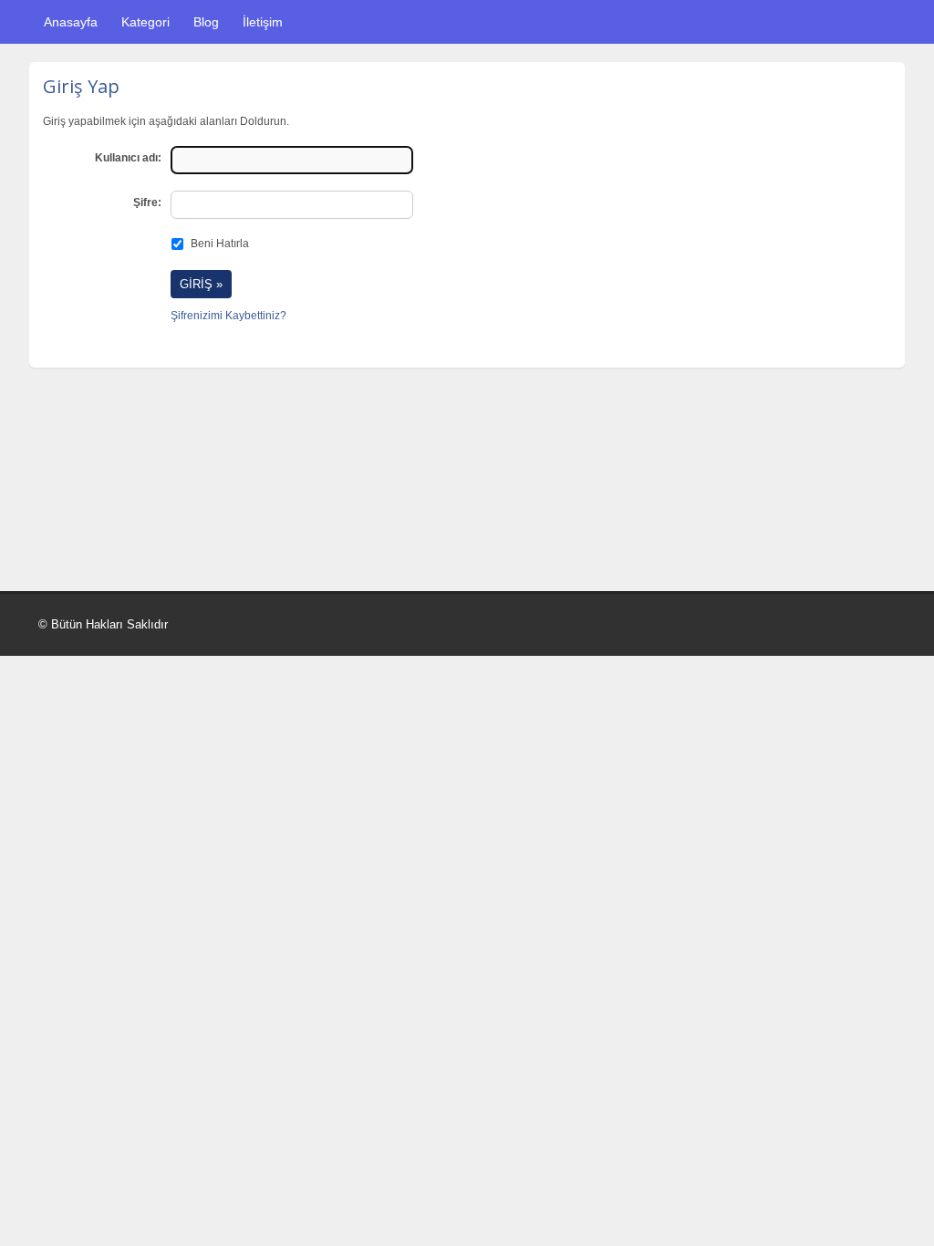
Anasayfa (71, 22)
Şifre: (147, 202)
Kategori (145, 22)
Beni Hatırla (220, 243)
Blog (206, 22)
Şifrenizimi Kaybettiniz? (228, 315)
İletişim (263, 22)
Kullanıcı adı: (128, 157)
